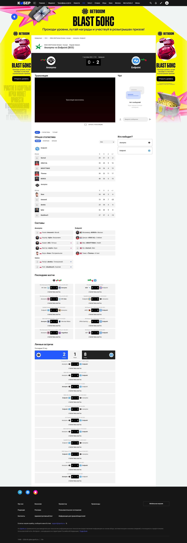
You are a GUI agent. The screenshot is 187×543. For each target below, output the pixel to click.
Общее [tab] (38, 141)
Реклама (38, 510)
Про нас (20, 504)
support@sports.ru (58, 523)
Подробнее (83, 531)
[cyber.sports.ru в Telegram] (20, 492)
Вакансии (38, 504)
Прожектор (63, 504)
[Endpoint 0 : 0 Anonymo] (43, 59)
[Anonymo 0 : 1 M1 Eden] (44, 60)
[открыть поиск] (150, 3)
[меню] (34, 3)
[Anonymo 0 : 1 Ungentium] (41, 60)
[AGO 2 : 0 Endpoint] (145, 60)
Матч (37, 132)
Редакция (21, 510)
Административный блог (44, 516)
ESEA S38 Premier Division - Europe (60, 38)
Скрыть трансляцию (95, 124)
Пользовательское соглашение (70, 510)
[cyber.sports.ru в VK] (28, 492)
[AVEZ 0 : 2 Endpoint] (143, 59)
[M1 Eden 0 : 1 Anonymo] (45, 59)
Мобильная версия (156, 503)
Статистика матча (54, 292)
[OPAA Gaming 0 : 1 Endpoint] (142, 59)
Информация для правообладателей (72, 516)
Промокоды (95, 504)
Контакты (21, 516)
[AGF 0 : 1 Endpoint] (141, 59)
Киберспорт (38, 38)
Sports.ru (23, 528)
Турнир (55, 132)
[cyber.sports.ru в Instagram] (36, 492)
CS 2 (46, 38)
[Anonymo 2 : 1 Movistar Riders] (42, 59)
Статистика (46, 132)
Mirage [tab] (54, 141)
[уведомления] (155, 3)
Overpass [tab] (46, 141)
